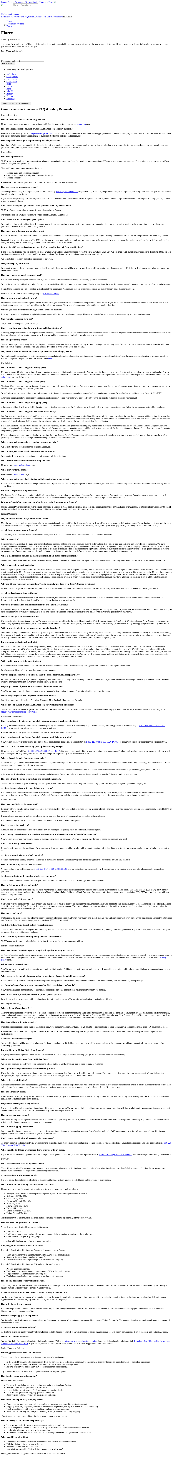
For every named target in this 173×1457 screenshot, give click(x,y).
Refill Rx (5, 17)
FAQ (26, 17)
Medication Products (10, 14)
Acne (8, 89)
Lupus (9, 86)
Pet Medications (56, 17)
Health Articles (34, 17)
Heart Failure (12, 79)
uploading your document (67, 191)
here (50, 358)
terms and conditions (22, 465)
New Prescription (16, 17)
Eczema (9, 96)
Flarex (9, 26)
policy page (6, 377)
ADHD (9, 91)
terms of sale (19, 474)
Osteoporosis (12, 76)
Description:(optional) (10, 61)
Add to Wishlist (8, 64)
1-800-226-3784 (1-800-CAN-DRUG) (102, 742)
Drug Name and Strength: (12, 51)
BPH (8, 84)
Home (9, 21)
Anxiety (9, 93)
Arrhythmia (11, 74)
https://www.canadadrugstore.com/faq (81, 1341)
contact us (81, 124)
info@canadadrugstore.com (40, 133)
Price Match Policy (51, 293)
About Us (45, 17)
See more (10, 98)
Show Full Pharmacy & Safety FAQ (16, 103)
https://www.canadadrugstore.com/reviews (19, 712)
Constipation (11, 81)
